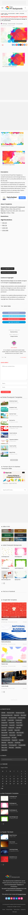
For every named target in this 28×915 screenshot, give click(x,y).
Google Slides (11, 13)
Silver (4, 683)
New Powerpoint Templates (10, 793)
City (4, 720)
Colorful (11, 720)
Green (17, 13)
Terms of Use (16, 909)
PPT (14, 737)
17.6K (25, 688)
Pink (19, 735)
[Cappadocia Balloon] (4, 441)
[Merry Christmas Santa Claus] (4, 428)
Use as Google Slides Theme (7, 268)
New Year (20, 732)
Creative (19, 720)
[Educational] (7, 535)
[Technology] (20, 535)
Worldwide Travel (13, 407)
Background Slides (7, 715)
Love (10, 730)
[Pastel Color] (14, 654)
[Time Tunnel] (4, 844)
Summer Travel (12, 414)
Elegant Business (13, 835)
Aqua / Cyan (4, 13)
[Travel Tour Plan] (4, 447)
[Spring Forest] (21, 574)
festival (5, 306)
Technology (12, 745)
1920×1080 (5, 230)
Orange (21, 682)
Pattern (19, 661)
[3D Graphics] (20, 539)
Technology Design (13, 849)
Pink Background (18, 556)
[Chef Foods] (14, 610)
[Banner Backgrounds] (7, 574)
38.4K (25, 622)
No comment (20, 23)
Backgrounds (20, 712)
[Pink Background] (21, 551)
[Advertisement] (14, 3)
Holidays (22, 13)
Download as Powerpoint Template (9, 272)
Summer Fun (12, 420)
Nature (12, 732)
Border (4, 717)
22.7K (25, 644)
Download (22, 197)
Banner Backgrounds (6, 579)
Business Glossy (14, 332)
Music (17, 730)
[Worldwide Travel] (4, 409)
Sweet (4, 745)
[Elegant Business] (4, 837)
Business (12, 717)
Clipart (4, 483)
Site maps (15, 911)
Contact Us (23, 909)
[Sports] (7, 539)
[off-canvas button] (2, 8)
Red (2, 14)
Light (18, 727)
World (18, 747)
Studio (17, 742)
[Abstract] (20, 531)
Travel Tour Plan (12, 446)
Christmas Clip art (13, 401)
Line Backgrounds (5, 556)
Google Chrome (22, 894)
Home (3, 909)
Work (11, 747)
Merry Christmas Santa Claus (15, 426)
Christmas (21, 717)
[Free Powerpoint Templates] (14, 7)
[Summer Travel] (4, 415)
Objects (16, 682)
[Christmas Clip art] (4, 403)
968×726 (4, 225)
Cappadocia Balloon (13, 439)
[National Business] (14, 632)
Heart (4, 727)
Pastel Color (4, 664)
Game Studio (4, 686)
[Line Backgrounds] (7, 551)
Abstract (10, 712)
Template (22, 745)
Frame (11, 725)
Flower (19, 722)
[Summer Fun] (4, 422)
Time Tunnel (12, 842)
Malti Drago (4, 23)
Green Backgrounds (19, 568)
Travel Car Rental (13, 433)
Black (16, 715)
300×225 (4, 223)
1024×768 (5, 228)
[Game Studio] (14, 677)
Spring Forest (17, 579)
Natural (4, 732)
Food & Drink (6, 616)
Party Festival (12, 197)
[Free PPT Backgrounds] (13, 876)
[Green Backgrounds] (21, 563)
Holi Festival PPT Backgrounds (17, 207)
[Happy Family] (4, 454)
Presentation (6, 740)
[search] (25, 8)
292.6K (25, 666)
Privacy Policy (9, 909)
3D (3, 712)
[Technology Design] (4, 851)
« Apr (2, 788)
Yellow (6, 14)
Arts (4, 682)
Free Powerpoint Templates (14, 888)
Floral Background (5, 568)
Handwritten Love (13, 857)
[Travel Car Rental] (4, 435)
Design (4, 722)
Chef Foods (4, 619)
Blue (23, 715)
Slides (10, 742)
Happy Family (12, 452)
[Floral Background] (7, 563)
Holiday (9, 306)
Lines (4, 730)
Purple (14, 740)
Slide (4, 742)
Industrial (13, 661)
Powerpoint (6, 737)
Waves (4, 747)
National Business (6, 642)
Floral (11, 722)
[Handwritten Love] (4, 859)
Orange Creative (14, 336)
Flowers (4, 725)
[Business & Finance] (7, 531)
